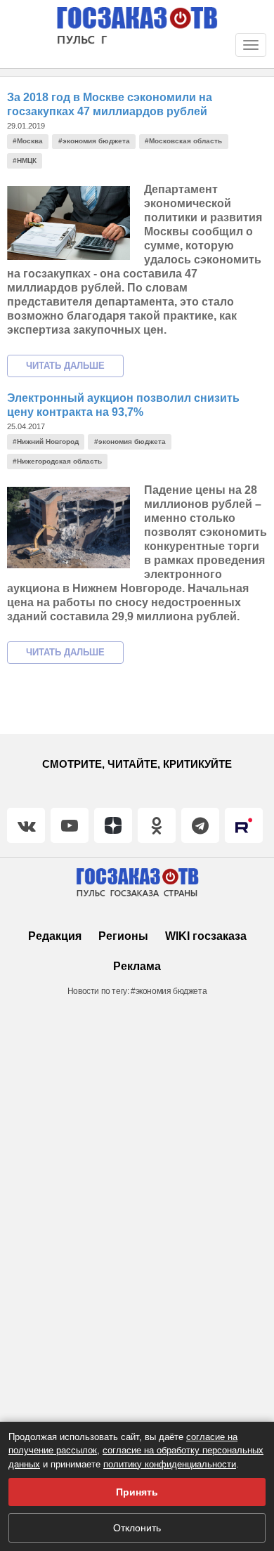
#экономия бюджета (94, 141)
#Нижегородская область (57, 461)
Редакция (54, 936)
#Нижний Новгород (46, 441)
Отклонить (137, 1527)
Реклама (137, 966)
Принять (137, 1492)
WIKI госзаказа (206, 936)
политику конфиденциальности (169, 1464)
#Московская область (183, 141)
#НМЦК (25, 160)
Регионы (123, 936)
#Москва (28, 141)
